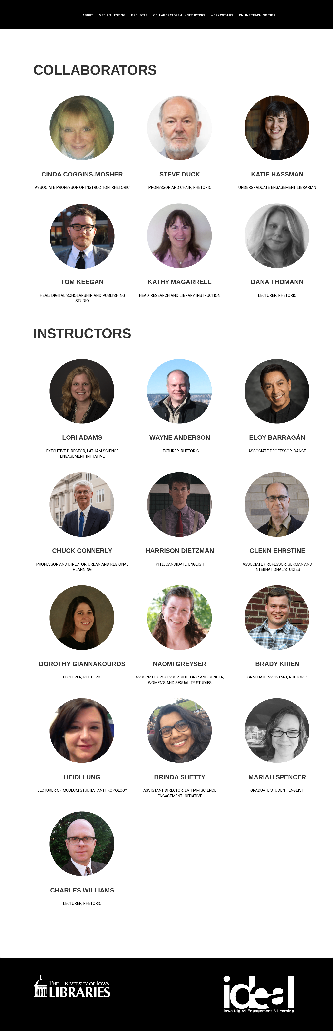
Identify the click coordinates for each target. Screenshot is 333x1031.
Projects (139, 15)
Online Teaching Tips (257, 15)
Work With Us (222, 15)
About (87, 15)
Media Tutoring (112, 15)
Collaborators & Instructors (179, 15)
